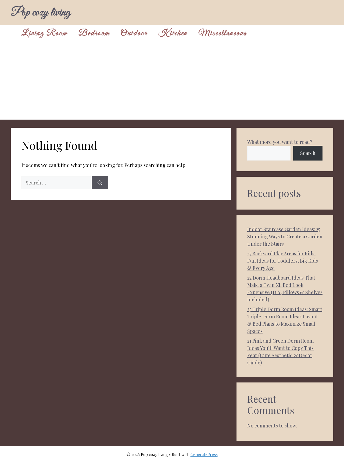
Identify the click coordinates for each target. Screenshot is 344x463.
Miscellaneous (222, 33)
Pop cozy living (40, 12)
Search (308, 153)
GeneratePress (204, 454)
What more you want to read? (279, 142)
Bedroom (94, 33)
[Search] (100, 182)
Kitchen (173, 33)
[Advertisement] (172, 82)
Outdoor (134, 33)
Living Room (45, 33)
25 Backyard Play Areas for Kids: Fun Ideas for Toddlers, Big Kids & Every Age (282, 260)
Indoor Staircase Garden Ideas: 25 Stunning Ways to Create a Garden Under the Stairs (284, 236)
